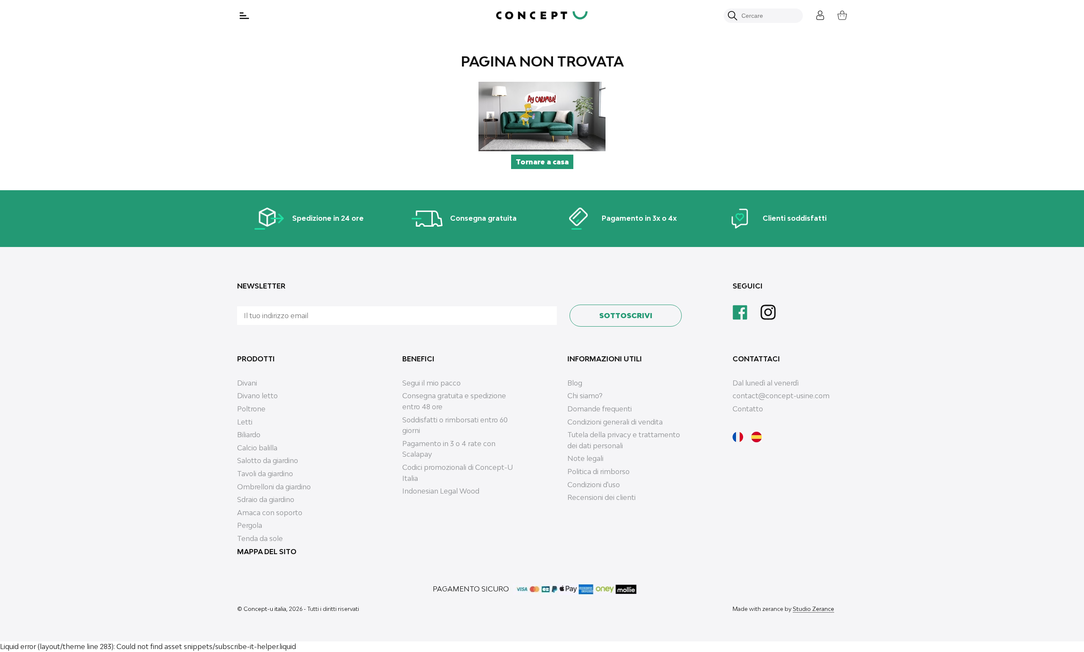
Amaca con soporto (269, 512)
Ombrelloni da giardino (274, 487)
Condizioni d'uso (593, 484)
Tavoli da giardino (265, 473)
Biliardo (248, 434)
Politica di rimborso (598, 471)
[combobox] (768, 15)
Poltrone (251, 409)
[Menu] (245, 16)
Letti (244, 422)
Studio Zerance (813, 608)
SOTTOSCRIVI (626, 315)
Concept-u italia (264, 608)
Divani (247, 383)
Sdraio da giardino (265, 499)
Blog (574, 383)
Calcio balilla (257, 448)
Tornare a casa (542, 162)
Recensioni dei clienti (601, 497)
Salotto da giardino (267, 460)
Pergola (249, 525)
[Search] (732, 15)
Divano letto (257, 395)
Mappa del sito (266, 551)
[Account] (814, 14)
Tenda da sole (260, 538)
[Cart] (836, 14)
